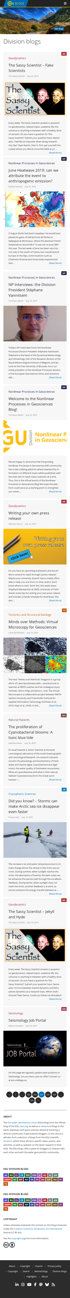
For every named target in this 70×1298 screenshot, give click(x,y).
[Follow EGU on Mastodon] (40, 1284)
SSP (49, 1179)
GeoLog (24, 1126)
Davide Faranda (15, 186)
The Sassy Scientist (16, 76)
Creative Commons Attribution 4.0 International (38, 1228)
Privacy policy (54, 1266)
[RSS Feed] (53, 1284)
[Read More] (55, 152)
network (44, 1126)
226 (54, 1094)
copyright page (19, 1238)
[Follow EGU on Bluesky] (47, 1284)
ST (60, 1179)
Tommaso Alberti (15, 301)
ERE (28, 1175)
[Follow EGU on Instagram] (22, 1284)
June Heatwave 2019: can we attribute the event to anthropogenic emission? (33, 175)
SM (42, 1179)
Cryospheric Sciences (22, 794)
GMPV (7, 1179)
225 (47, 1094)
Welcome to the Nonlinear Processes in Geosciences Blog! (31, 404)
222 (28, 1094)
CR (21, 1175)
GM (55, 1175)
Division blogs (60, 1271)
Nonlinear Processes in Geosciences (31, 163)
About (12, 1266)
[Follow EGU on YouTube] (29, 1284)
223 (35, 1094)
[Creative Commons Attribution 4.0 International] (6, 1246)
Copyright (25, 1266)
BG (11, 1175)
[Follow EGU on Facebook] (35, 1284)
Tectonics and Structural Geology (29, 615)
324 (31, 1100)
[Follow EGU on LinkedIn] (17, 1284)
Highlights (32, 1276)
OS (32, 1179)
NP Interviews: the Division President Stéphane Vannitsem (32, 290)
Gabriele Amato (15, 743)
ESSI (34, 1175)
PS (37, 1179)
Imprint (39, 1266)
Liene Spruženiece (16, 632)
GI (50, 1175)
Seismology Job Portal (27, 1020)
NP (26, 1179)
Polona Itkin (13, 817)
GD (44, 1175)
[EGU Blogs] (15, 6)
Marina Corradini (15, 1026)
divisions (7, 1141)
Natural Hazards (18, 720)
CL (16, 1175)
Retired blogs (41, 1271)
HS (14, 1179)
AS (5, 1175)
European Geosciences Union (23, 1122)
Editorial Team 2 (15, 524)
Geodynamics (17, 58)
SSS (55, 1179)
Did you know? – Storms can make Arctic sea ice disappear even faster (34, 806)
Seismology (15, 1013)
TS (5, 1183)
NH (20, 1179)
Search (26, 1271)
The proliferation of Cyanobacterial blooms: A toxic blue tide (30, 732)
